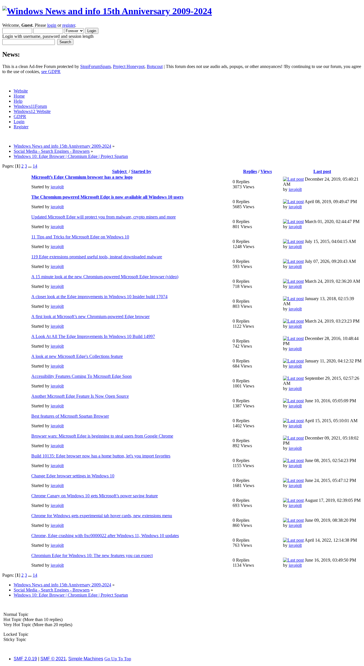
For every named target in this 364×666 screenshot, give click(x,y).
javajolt (57, 186)
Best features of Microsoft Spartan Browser (70, 416)
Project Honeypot (128, 66)
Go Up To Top (117, 658)
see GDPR (51, 71)
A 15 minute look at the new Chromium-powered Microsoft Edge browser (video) (104, 276)
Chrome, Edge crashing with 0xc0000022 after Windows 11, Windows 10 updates (105, 535)
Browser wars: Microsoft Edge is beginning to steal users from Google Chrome (102, 436)
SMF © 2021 (53, 658)
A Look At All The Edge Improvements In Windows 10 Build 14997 (93, 336)
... (30, 166)
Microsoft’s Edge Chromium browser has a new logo (82, 177)
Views (266, 171)
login (51, 25)
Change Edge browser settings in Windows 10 (72, 475)
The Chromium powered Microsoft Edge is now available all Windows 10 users (107, 197)
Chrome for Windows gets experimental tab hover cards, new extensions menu (101, 515)
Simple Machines (85, 658)
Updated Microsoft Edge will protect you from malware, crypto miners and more (103, 217)
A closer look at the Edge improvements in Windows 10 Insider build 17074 (99, 296)
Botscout (155, 66)
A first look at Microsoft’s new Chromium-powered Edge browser (90, 316)
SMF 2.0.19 (25, 658)
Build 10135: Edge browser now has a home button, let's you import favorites (100, 455)
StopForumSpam (95, 66)
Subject (120, 171)
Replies (250, 171)
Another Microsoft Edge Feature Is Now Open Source (80, 396)
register (68, 25)
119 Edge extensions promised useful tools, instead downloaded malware (96, 256)
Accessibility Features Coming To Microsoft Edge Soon (81, 376)
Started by (141, 171)
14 (35, 166)
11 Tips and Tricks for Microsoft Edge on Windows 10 (80, 236)
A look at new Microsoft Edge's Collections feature (77, 356)
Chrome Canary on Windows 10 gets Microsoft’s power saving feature (94, 495)
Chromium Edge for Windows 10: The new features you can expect (92, 555)
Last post (322, 171)
